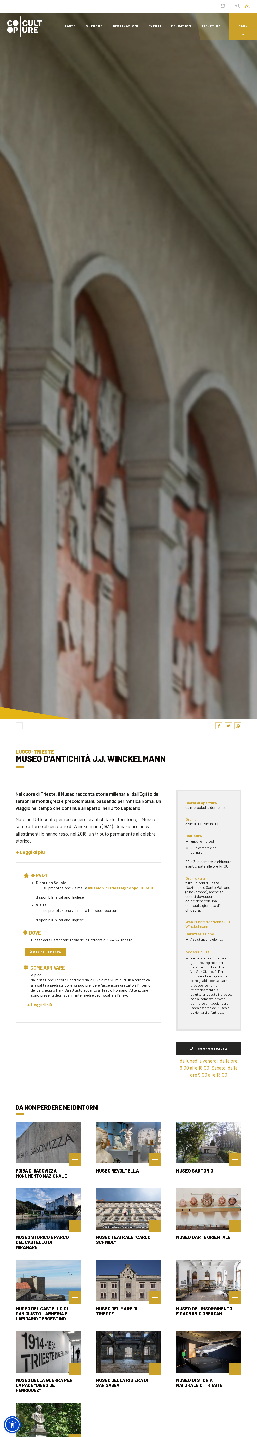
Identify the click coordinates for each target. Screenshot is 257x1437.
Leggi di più (41, 1004)
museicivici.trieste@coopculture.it (120, 887)
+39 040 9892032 (211, 1048)
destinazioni (125, 26)
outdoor (94, 26)
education (181, 26)
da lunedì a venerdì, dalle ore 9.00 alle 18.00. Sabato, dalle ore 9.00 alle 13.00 (209, 1068)
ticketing (211, 26)
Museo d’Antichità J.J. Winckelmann (208, 924)
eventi (154, 26)
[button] (30, 852)
